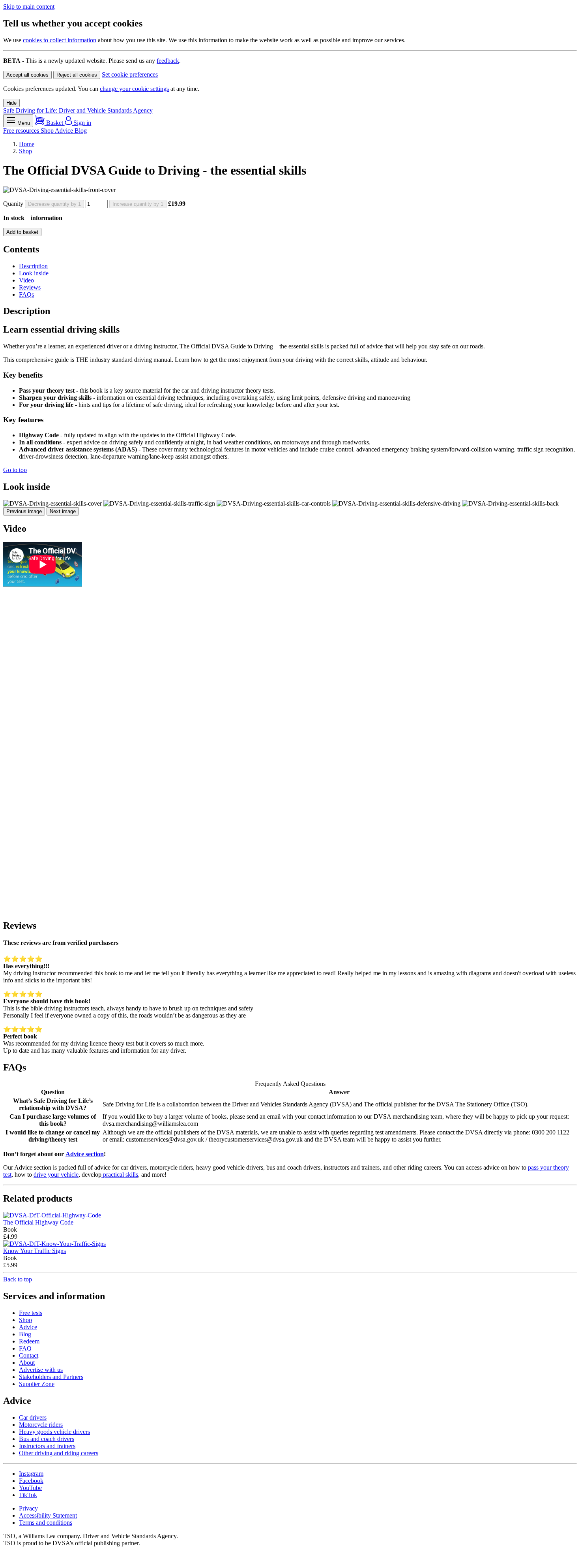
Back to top (17, 1279)
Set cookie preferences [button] (130, 74)
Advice (65, 130)
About (27, 1362)
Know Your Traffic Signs (34, 1250)
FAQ (25, 1348)
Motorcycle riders (41, 1424)
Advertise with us (41, 1369)
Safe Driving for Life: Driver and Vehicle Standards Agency (78, 110)
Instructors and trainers (47, 1446)
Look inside (34, 273)
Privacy (28, 1508)
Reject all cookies (76, 75)
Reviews (30, 287)
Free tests (30, 1312)
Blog (81, 130)
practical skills (119, 1174)
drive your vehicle (56, 1174)
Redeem (29, 1341)
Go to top (15, 470)
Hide (11, 103)
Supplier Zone (36, 1384)
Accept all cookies (27, 75)
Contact (28, 1355)
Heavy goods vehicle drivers (54, 1431)
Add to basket (22, 232)
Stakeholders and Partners (51, 1376)
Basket (55, 122)
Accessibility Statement (48, 1515)
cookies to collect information (59, 40)
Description (33, 266)
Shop (48, 130)
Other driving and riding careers (58, 1453)
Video (26, 280)
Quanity (13, 203)
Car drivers (33, 1417)
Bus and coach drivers (46, 1438)
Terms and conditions (45, 1522)
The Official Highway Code (38, 1222)
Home (26, 144)
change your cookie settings (134, 88)
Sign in (81, 122)
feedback (168, 60)
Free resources (22, 130)
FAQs (26, 294)
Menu (23, 123)
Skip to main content (28, 6)
